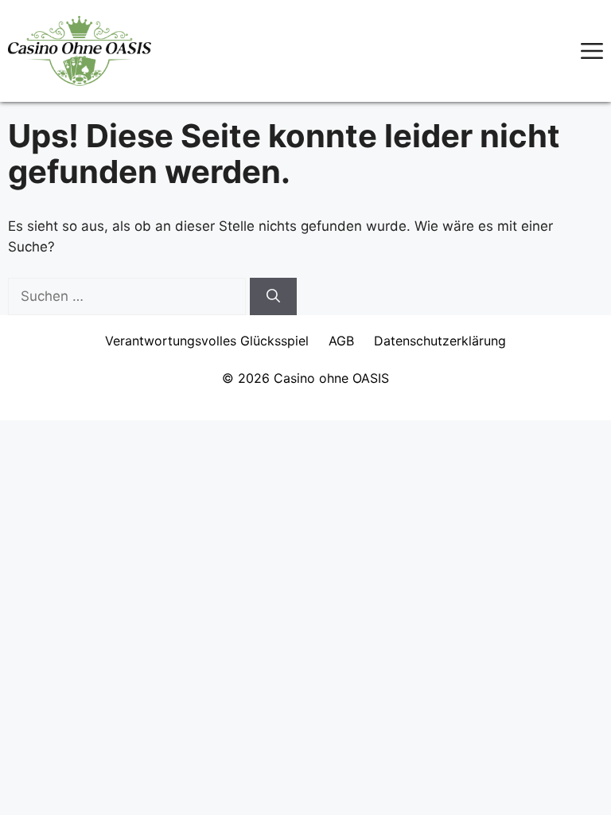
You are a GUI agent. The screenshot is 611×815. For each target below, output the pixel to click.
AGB (341, 341)
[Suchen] (273, 297)
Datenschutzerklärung (440, 341)
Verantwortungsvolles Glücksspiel (207, 341)
